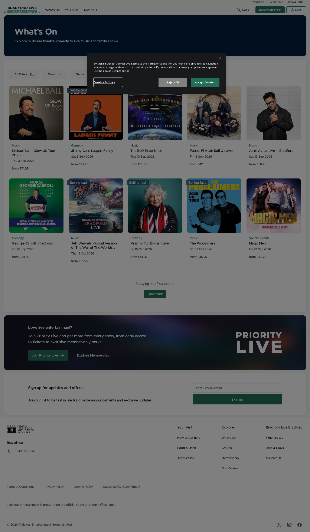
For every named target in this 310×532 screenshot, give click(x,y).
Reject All (173, 82)
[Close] (220, 58)
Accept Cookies (205, 82)
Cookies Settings (104, 82)
